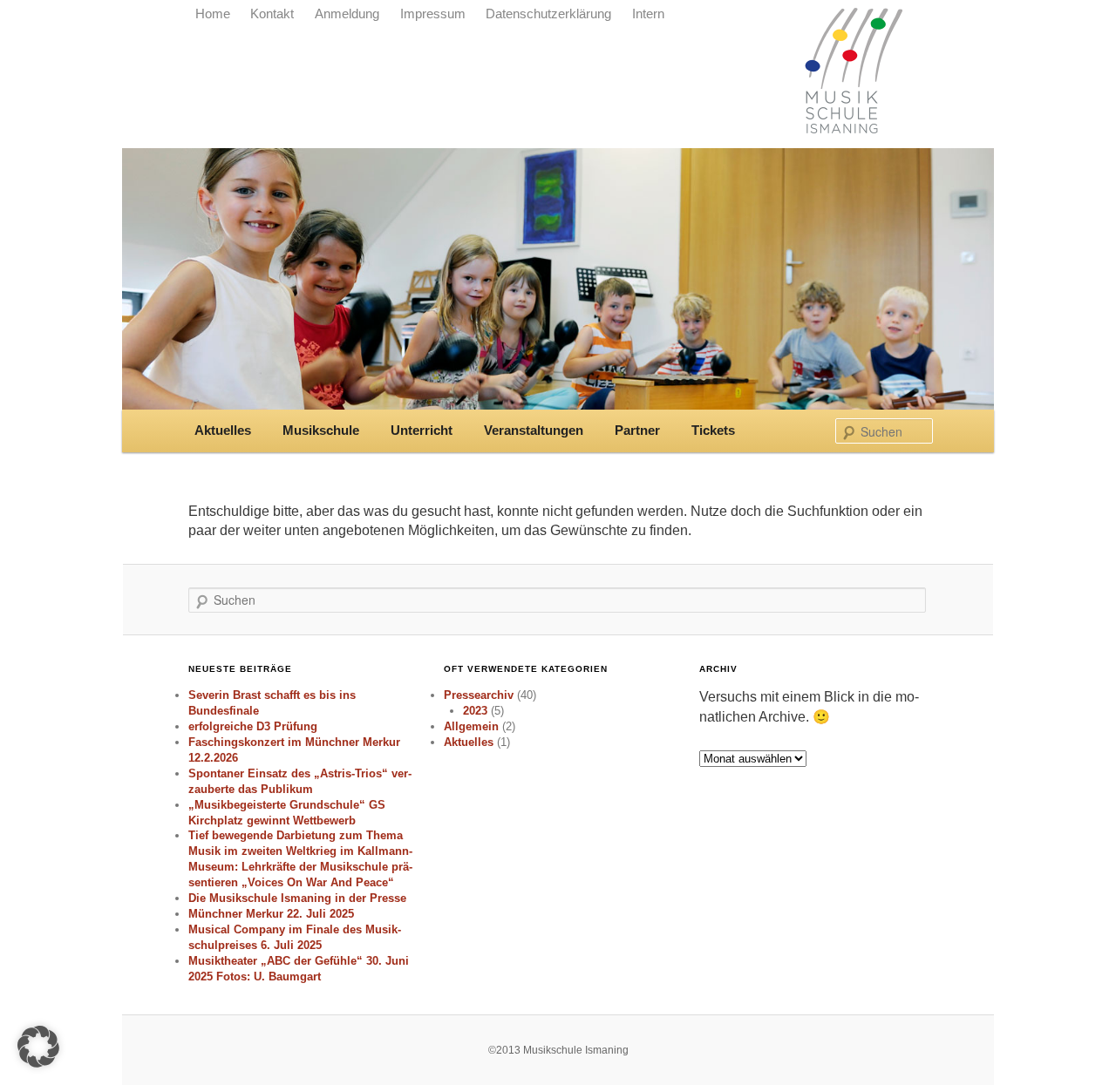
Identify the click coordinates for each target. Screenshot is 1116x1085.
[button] (38, 1046)
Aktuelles (222, 430)
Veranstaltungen (533, 430)
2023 (475, 710)
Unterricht (422, 430)
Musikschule (320, 430)
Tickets (713, 430)
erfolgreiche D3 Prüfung (252, 726)
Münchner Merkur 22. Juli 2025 (271, 913)
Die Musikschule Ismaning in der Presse (297, 898)
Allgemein (471, 726)
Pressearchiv (479, 695)
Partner (637, 430)
